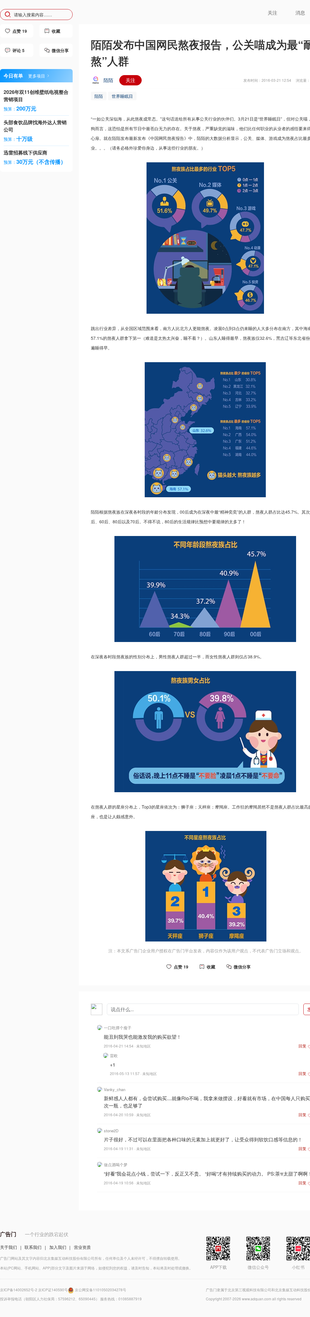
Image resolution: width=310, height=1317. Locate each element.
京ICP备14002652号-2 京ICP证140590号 (34, 1289)
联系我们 (33, 1247)
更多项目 (36, 76)
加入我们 (57, 1247)
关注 (130, 80)
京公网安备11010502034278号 (100, 1289)
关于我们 (8, 1247)
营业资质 (82, 1247)
